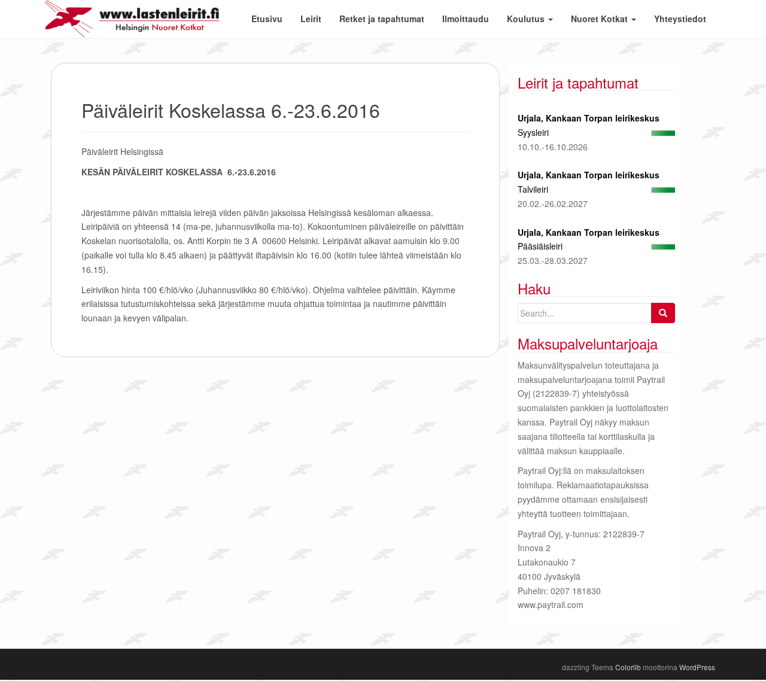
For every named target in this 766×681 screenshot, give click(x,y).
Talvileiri (533, 189)
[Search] (663, 313)
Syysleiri (533, 132)
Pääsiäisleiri (540, 246)
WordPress (697, 667)
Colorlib (628, 667)
